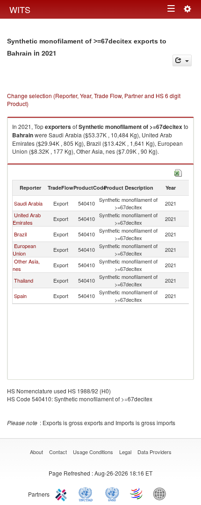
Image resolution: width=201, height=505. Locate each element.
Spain (20, 295)
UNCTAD (87, 493)
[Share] (182, 60)
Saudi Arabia (28, 203)
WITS (19, 9)
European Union (24, 249)
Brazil (20, 234)
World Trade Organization (137, 493)
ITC (62, 493)
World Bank (161, 493)
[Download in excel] (178, 172)
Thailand (23, 280)
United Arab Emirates (27, 218)
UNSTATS (112, 493)
